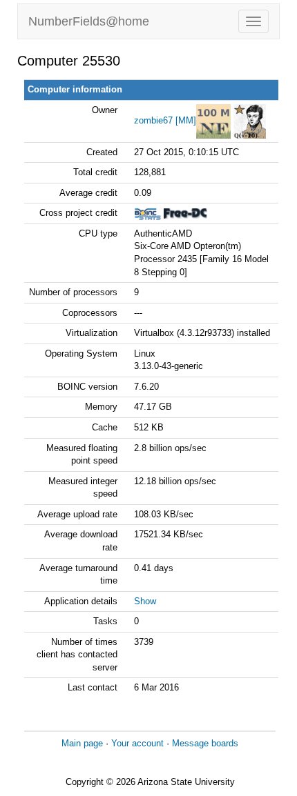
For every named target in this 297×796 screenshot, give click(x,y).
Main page (82, 743)
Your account (137, 743)
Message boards (205, 743)
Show (145, 601)
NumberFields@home (88, 21)
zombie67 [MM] (165, 120)
